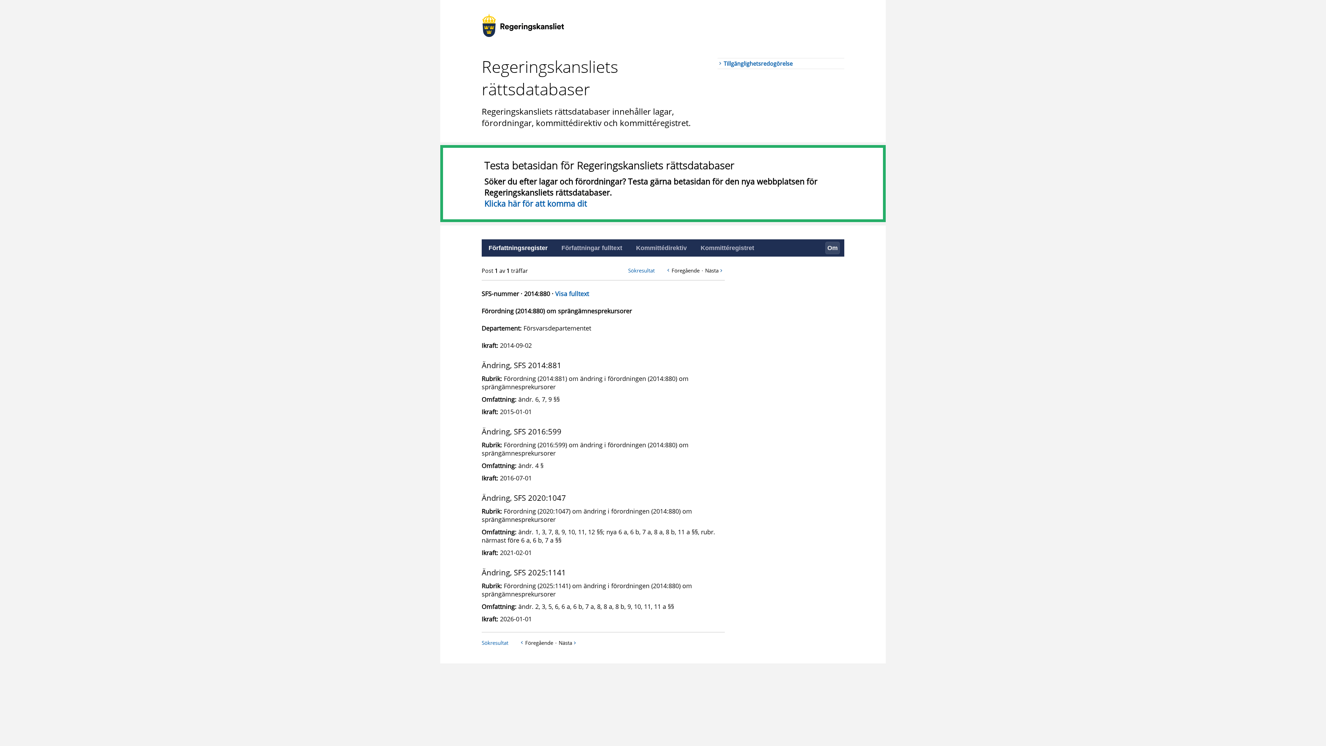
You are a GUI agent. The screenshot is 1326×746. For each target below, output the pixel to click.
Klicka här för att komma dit (535, 203)
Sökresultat (641, 270)
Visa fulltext (572, 293)
